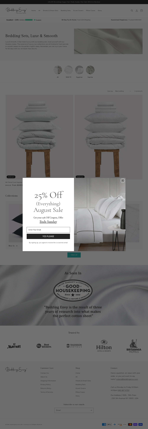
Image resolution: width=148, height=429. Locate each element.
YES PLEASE (48, 236)
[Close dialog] (123, 180)
